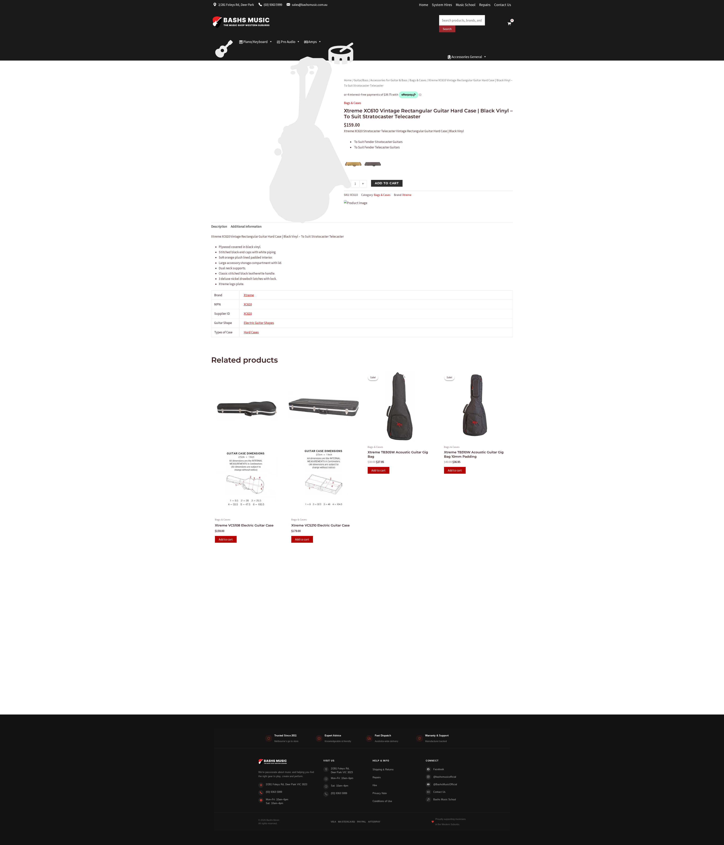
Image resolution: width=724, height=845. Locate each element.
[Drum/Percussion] (340, 41)
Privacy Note (380, 793)
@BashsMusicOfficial (445, 784)
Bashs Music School (444, 799)
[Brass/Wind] (318, 49)
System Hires (442, 4)
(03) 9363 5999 (274, 792)
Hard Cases (251, 332)
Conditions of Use (382, 801)
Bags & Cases (418, 80)
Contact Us (502, 4)
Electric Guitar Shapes (259, 323)
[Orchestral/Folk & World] (328, 57)
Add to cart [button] (226, 539)
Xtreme (406, 195)
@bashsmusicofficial (444, 776)
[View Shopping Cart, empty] (509, 23)
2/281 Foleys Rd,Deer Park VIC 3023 (342, 770)
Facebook (438, 769)
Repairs (484, 4)
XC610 (248, 304)
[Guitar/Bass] (224, 41)
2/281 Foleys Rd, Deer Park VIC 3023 (286, 784)
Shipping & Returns (383, 769)
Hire (375, 785)
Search (447, 29)
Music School (465, 4)
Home (423, 4)
